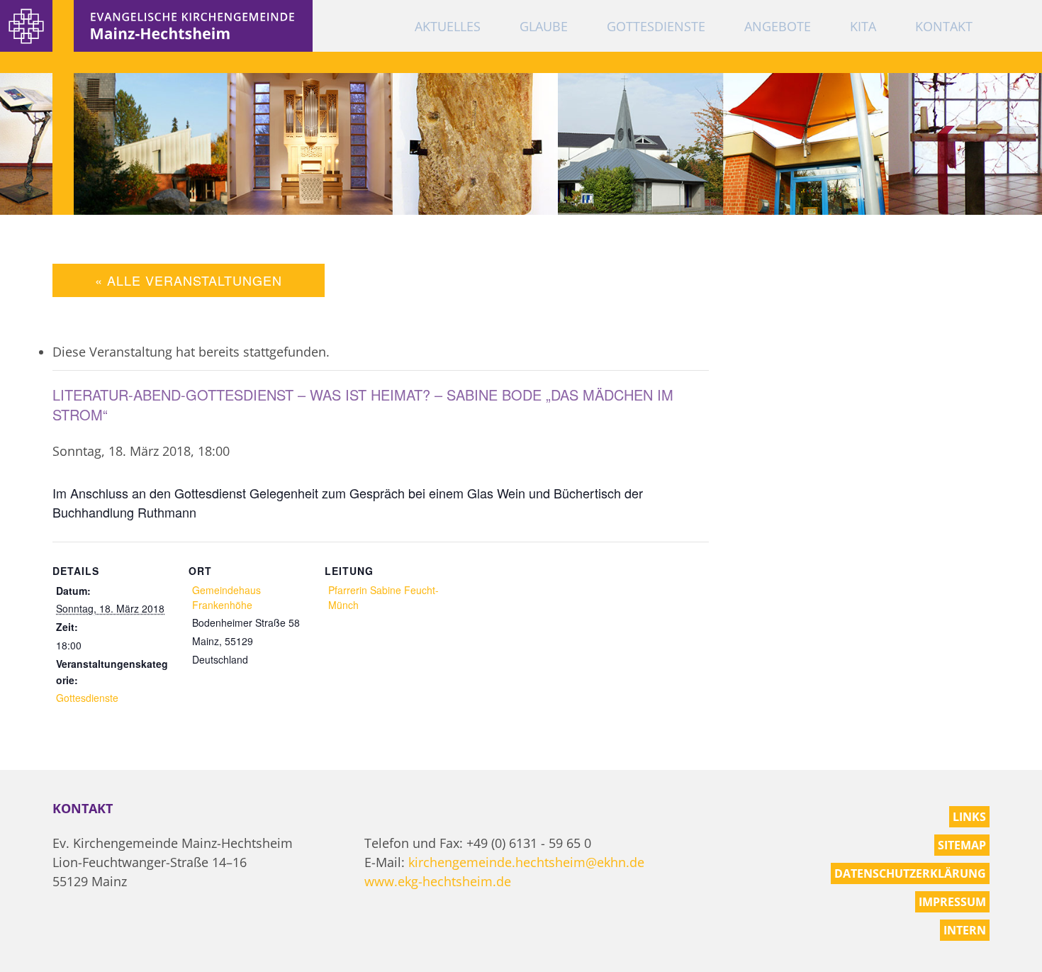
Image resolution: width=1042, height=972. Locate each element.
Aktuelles (448, 26)
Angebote (777, 26)
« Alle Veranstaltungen (188, 280)
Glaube (544, 26)
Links (969, 817)
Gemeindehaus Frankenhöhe (226, 597)
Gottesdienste (656, 26)
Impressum (952, 902)
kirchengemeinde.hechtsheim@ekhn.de (526, 862)
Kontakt (944, 26)
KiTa (863, 26)
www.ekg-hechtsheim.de (437, 881)
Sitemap (962, 845)
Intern (964, 930)
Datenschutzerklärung (910, 873)
